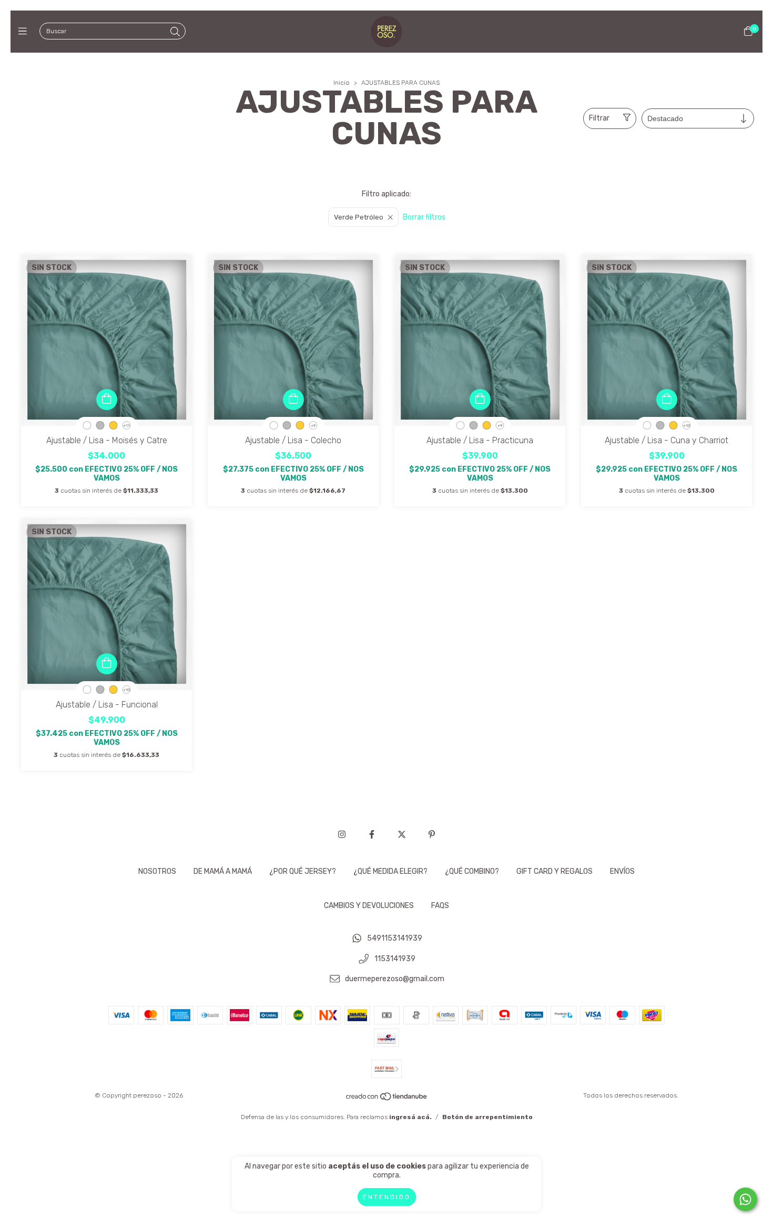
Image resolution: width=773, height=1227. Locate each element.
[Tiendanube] (387, 1099)
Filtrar (599, 118)
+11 (126, 425)
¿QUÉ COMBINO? (472, 871)
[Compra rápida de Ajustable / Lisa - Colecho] (293, 399)
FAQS (440, 905)
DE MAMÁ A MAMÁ (223, 871)
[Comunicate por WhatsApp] (745, 1199)
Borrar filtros (424, 217)
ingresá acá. (410, 1117)
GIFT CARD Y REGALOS (554, 871)
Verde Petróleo (358, 217)
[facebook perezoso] (372, 834)
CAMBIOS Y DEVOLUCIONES (369, 905)
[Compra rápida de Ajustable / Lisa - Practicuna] (480, 399)
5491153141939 (394, 938)
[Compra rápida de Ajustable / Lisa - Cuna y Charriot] (666, 399)
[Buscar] (175, 32)
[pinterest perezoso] (432, 834)
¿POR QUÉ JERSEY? (302, 871)
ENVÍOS (622, 871)
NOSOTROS (157, 871)
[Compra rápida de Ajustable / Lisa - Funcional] (106, 663)
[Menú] (25, 31)
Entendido (387, 1197)
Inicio (341, 82)
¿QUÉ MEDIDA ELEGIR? (390, 871)
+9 (313, 425)
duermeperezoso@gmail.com (394, 979)
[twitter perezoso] (402, 834)
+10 (686, 425)
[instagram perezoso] (342, 834)
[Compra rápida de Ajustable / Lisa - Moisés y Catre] (106, 399)
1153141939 (394, 958)
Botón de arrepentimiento (487, 1117)
